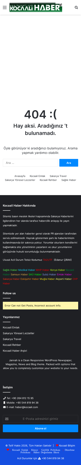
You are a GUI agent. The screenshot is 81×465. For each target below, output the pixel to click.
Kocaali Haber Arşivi (15, 350)
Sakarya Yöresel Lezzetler (20, 179)
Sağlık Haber (68, 179)
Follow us (9, 293)
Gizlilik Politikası (50, 450)
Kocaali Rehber (48, 179)
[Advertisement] (40, 60)
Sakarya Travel (58, 175)
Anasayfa (20, 175)
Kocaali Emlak (37, 175)
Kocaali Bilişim (67, 445)
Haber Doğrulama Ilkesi (46, 452)
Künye (34, 450)
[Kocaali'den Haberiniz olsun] (35, 7)
